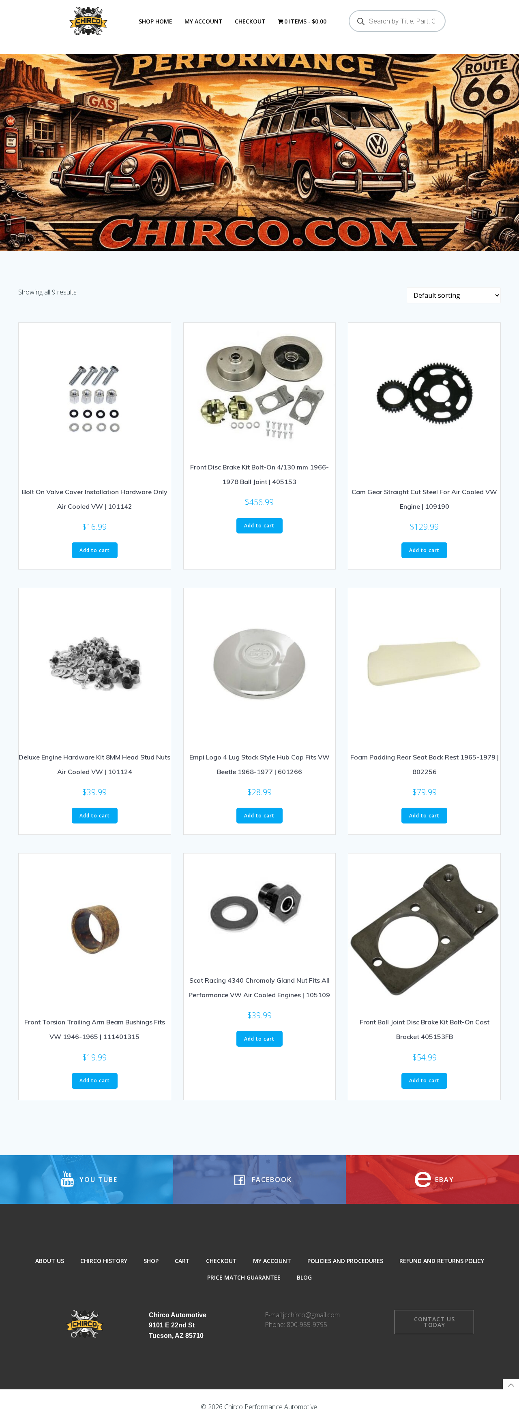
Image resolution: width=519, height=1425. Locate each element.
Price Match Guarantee (244, 1277)
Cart (182, 1261)
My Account (203, 21)
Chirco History (103, 1261)
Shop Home (155, 21)
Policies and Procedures (345, 1261)
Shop (151, 1261)
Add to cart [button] (94, 550)
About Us (49, 1261)
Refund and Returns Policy (441, 1261)
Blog (304, 1277)
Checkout (250, 21)
